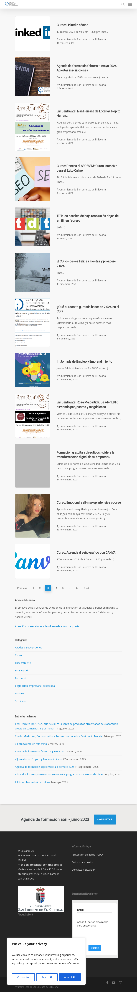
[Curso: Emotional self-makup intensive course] (32, 516)
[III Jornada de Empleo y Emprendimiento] (32, 370)
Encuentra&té (23, 662)
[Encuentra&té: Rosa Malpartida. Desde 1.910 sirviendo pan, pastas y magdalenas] (32, 415)
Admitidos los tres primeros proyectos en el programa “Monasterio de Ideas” (59, 774)
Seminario (21, 701)
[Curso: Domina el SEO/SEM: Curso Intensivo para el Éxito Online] (32, 179)
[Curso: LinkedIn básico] (32, 33)
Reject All (47, 977)
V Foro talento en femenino (31, 743)
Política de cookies (82, 862)
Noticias (19, 693)
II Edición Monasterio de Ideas (32, 782)
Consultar (105, 819)
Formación (21, 678)
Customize (23, 977)
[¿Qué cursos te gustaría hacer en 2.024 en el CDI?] (32, 322)
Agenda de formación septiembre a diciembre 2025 (44, 766)
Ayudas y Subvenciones (28, 647)
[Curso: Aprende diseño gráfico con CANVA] (32, 561)
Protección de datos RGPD (87, 854)
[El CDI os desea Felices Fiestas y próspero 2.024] (32, 272)
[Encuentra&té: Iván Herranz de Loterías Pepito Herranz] (32, 127)
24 (77, 588)
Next (86, 588)
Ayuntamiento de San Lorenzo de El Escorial (81, 39)
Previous (22, 588)
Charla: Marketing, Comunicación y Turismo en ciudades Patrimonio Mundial (59, 736)
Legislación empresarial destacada (35, 685)
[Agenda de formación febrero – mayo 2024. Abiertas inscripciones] (32, 76)
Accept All (69, 977)
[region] (46, 961)
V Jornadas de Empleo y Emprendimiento (38, 759)
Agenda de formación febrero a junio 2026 (39, 751)
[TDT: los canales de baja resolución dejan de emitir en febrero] (32, 226)
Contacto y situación (83, 869)
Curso (18, 655)
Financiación (22, 670)
